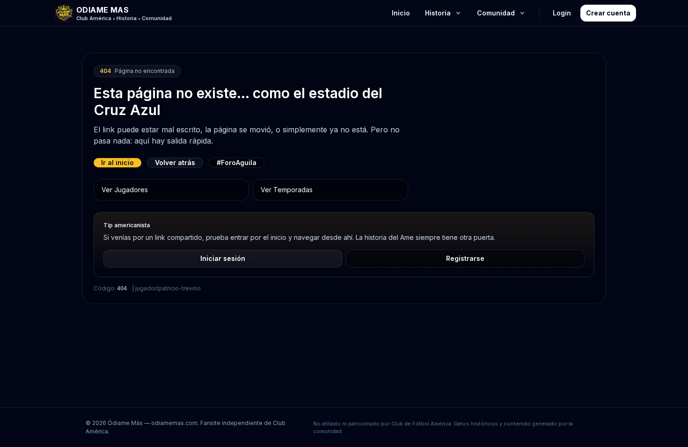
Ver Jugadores (125, 190)
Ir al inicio (117, 162)
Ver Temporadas (287, 190)
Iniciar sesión (222, 258)
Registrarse (465, 258)
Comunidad (496, 13)
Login (562, 13)
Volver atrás (175, 162)
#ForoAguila (236, 162)
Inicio (401, 13)
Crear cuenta (608, 13)
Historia (438, 13)
